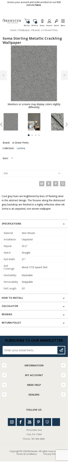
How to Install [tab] (12, 297)
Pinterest (38, 422)
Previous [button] (1, 124)
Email (41, 183)
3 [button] (36, 135)
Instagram (12, 422)
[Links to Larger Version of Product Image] (34, 73)
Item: (6, 158)
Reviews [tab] (7, 314)
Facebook (21, 422)
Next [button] (66, 124)
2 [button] (32, 135)
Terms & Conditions (26, 453)
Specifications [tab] (11, 223)
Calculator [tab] (10, 306)
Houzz (47, 422)
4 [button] (39, 135)
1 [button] (29, 135)
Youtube (29, 422)
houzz (62, 183)
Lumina (21, 148)
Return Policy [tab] (11, 322)
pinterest (55, 183)
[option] (34, 122)
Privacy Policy (50, 453)
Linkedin (56, 422)
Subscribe (61, 350)
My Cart (27, 24)
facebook (48, 183)
